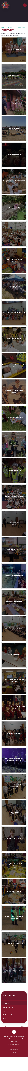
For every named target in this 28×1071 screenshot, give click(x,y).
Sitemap (14, 1047)
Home (2, 27)
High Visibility (14, 1041)
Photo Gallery (21, 27)
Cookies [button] (14, 1052)
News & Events (11, 27)
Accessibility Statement (14, 1044)
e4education (21, 1039)
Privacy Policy (14, 1049)
